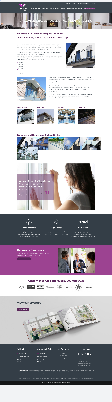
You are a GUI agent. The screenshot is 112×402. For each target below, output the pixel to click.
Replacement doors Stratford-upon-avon (58, 378)
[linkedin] (91, 354)
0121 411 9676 (91, 3)
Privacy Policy (61, 353)
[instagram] (85, 354)
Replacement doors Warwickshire (87, 378)
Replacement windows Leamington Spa (43, 378)
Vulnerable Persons (63, 357)
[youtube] (88, 354)
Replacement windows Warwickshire (28, 378)
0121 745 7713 (74, 3)
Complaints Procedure (64, 358)
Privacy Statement (62, 355)
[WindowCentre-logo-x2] (22, 4)
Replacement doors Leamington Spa (73, 378)
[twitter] (82, 354)
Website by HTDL (66, 382)
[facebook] (79, 354)
